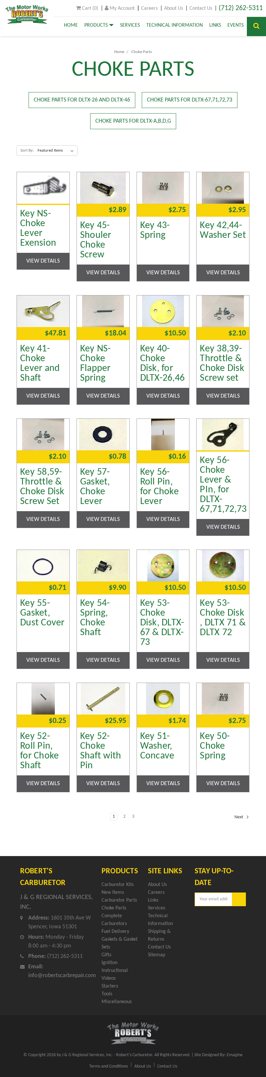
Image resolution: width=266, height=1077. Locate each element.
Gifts (106, 955)
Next (239, 817)
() (89, 8)
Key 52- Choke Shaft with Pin (100, 751)
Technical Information (174, 25)
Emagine (235, 1055)
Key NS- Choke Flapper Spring (95, 363)
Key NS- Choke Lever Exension (38, 228)
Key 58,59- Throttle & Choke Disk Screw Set (42, 487)
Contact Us (200, 8)
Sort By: (27, 150)
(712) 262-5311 (241, 8)
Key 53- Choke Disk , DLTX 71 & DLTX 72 (223, 618)
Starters (110, 986)
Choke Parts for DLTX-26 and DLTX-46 (82, 100)
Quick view (43, 176)
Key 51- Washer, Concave (157, 746)
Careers (149, 8)
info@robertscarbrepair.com (62, 976)
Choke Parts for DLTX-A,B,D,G (133, 121)
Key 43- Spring (155, 230)
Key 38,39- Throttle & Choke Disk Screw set (222, 363)
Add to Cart (103, 202)
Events (235, 25)
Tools (107, 994)
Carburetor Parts (119, 900)
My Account (121, 8)
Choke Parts (141, 52)
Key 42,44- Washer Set (223, 230)
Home (71, 25)
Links (215, 25)
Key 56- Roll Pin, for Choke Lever (159, 487)
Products (96, 25)
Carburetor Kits (118, 884)
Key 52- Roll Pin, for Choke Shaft (39, 751)
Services (130, 25)
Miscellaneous (117, 1001)
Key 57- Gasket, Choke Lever (95, 487)
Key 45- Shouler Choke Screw (95, 240)
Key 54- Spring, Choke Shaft (95, 618)
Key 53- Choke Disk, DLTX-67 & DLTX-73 (162, 623)
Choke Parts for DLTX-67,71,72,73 (189, 100)
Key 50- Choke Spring (215, 746)
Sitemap (156, 955)
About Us (173, 8)
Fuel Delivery (115, 931)
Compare (41, 194)
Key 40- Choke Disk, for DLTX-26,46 (162, 363)
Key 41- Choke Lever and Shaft (40, 363)
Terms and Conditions (108, 1066)
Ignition (109, 962)
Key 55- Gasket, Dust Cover (42, 613)
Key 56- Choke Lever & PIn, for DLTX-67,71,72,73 (223, 485)
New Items (113, 892)
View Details (43, 261)
